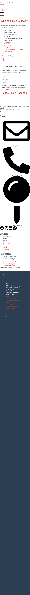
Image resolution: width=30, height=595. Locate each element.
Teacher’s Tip (8, 40)
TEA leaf (9, 291)
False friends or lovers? (10, 34)
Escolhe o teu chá (13, 287)
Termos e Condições (9, 258)
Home (8, 283)
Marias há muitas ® (15, 267)
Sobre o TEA (7, 236)
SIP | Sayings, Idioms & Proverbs (13, 38)
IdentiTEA (7, 36)
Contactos (6, 242)
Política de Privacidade (9, 256)
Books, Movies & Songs (11, 32)
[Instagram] (6, 228)
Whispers (6, 240)
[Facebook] (2, 228)
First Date (10, 289)
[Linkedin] (11, 228)
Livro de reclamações (9, 260)
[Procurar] (2, 59)
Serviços (5, 238)
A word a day (7, 30)
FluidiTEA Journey (13, 293)
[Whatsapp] (15, 228)
